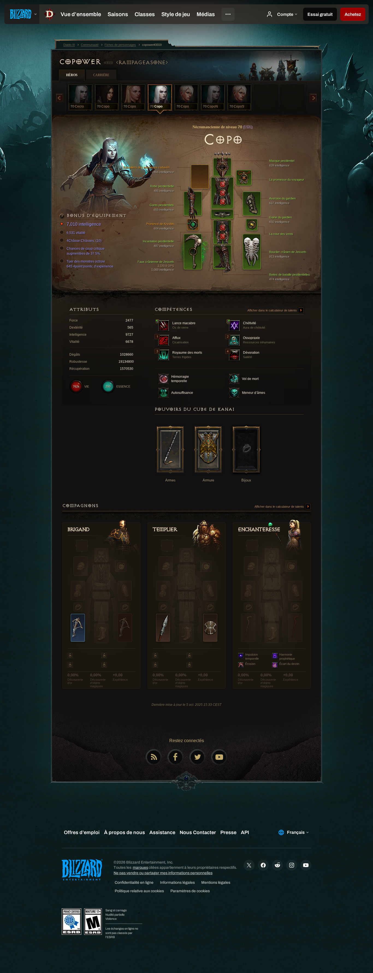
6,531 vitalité (76, 233)
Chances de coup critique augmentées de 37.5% (86, 251)
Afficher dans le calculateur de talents (272, 310)
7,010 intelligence (84, 224)
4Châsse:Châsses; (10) (84, 241)
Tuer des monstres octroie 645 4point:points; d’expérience (90, 264)
